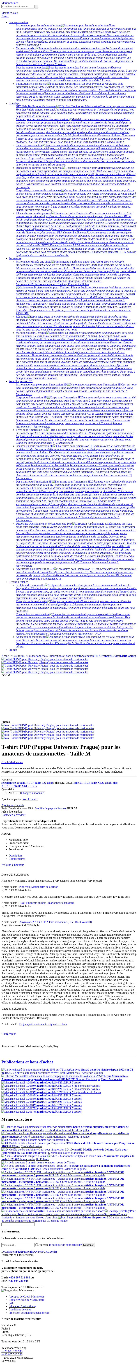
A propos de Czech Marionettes (26, 1296)
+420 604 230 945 (17, 1280)
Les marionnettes (18, 22)
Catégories (18, 655)
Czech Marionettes (12, 762)
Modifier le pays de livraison (51, 808)
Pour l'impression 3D (21, 381)
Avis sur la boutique (12, 864)
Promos (13, 649)
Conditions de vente (20, 1309)
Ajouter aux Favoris (12, 805)
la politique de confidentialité (65, 1244)
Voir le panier (30, 799)
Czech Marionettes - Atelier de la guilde (80, 1072)
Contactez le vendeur (13, 814)
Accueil (5, 655)
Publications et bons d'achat (64, 655)
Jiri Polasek (42, 1159)
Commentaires (17, 858)
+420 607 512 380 (19, 1277)
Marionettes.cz (9, 2)
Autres (78, 1082)
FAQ (11, 1303)
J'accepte (60, 1244)
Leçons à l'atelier (18, 581)
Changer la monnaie (32, 792)
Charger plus (8, 1033)
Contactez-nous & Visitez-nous (26, 1299)
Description (15, 855)
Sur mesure (15, 258)
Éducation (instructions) (22, 1306)
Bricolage (14, 103)
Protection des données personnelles (29, 1312)
